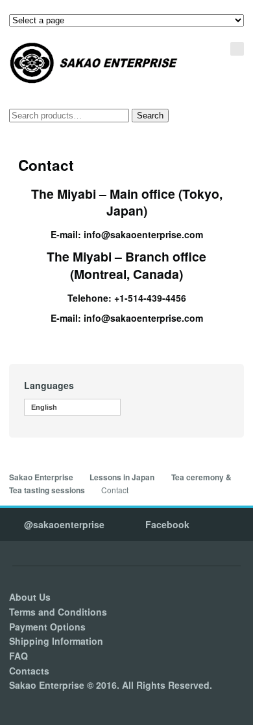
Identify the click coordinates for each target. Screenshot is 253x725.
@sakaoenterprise (64, 524)
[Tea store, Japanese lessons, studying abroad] (94, 62)
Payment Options (47, 626)
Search (150, 115)
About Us (30, 596)
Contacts (29, 670)
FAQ (18, 655)
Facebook (167, 524)
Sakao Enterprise (41, 477)
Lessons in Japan (122, 477)
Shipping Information (56, 640)
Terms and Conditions (58, 611)
